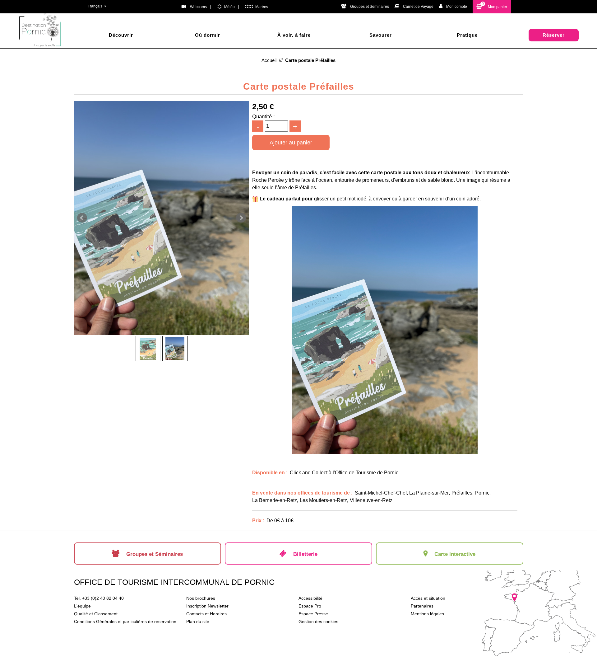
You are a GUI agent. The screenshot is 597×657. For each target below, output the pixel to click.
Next (241, 218)
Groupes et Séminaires (369, 6)
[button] (492, 6)
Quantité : (263, 117)
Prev (82, 218)
